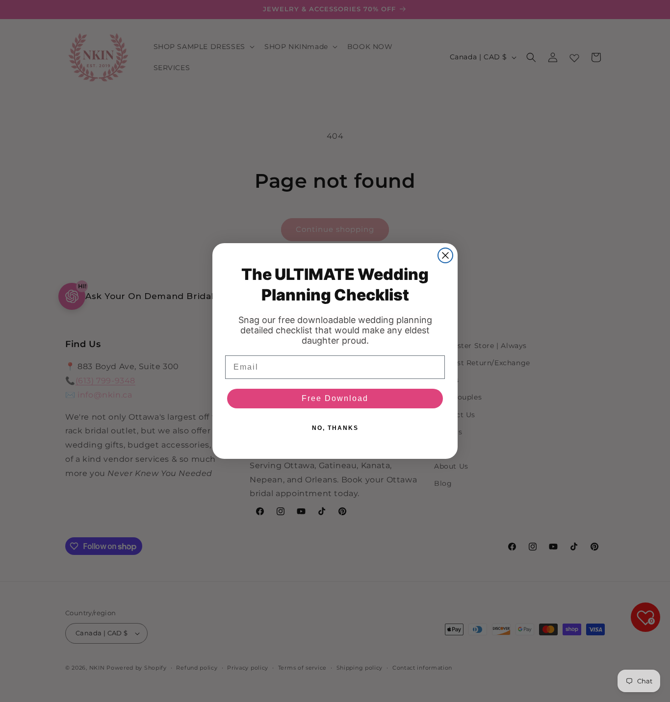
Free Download (335, 398)
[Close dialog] (445, 255)
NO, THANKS (335, 428)
